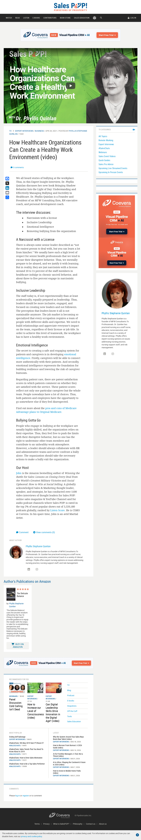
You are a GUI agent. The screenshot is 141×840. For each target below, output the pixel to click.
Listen (26, 18)
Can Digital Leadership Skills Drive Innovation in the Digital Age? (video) (53, 712)
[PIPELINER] (94, 18)
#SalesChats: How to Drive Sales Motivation (25, 757)
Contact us (90, 823)
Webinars (13, 696)
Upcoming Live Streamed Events (113, 168)
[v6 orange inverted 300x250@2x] (117, 252)
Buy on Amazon (18, 645)
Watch (9, 18)
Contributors (49, 18)
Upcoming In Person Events (111, 172)
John (18, 473)
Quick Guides (104, 160)
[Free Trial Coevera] (70, 35)
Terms (37, 823)
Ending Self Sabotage (17, 736)
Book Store (65, 18)
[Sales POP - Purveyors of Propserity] (70, 6)
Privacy (46, 823)
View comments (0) (45, 532)
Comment (24, 532)
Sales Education (81, 18)
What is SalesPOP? (61, 823)
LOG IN (133, 18)
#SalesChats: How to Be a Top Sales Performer (27, 763)
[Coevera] (62, 815)
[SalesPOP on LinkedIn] (29, 569)
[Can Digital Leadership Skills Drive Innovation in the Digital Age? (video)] (54, 687)
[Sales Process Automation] (117, 216)
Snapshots (71, 706)
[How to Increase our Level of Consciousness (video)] (35, 687)
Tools (69, 716)
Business (39, 131)
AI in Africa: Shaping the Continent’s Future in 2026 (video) (69, 763)
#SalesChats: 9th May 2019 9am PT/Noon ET (26, 743)
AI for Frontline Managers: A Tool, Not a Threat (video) (68, 754)
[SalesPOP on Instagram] (37, 569)
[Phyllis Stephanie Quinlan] (16, 551)
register (25, 795)
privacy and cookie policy (31, 836)
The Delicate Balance (22, 594)
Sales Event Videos (107, 156)
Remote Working (106, 140)
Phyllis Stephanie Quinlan (38, 546)
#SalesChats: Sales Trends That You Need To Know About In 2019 (26, 750)
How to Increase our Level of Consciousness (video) (35, 710)
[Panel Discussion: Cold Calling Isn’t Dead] (17, 687)
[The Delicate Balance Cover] (10, 594)
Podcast (70, 695)
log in (17, 795)
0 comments (18, 167)
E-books (36, 18)
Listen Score (57, 510)
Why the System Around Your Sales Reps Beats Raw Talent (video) (68, 737)
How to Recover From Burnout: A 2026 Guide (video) (67, 746)
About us (103, 823)
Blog (69, 690)
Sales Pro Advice (106, 164)
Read (17, 18)
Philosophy (77, 823)
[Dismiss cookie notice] (137, 834)
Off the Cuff (72, 711)
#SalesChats (14, 745)
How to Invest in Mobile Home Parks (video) (67, 771)
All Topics (103, 136)
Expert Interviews (24, 131)
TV (10, 131)
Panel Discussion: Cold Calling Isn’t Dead (16, 704)
